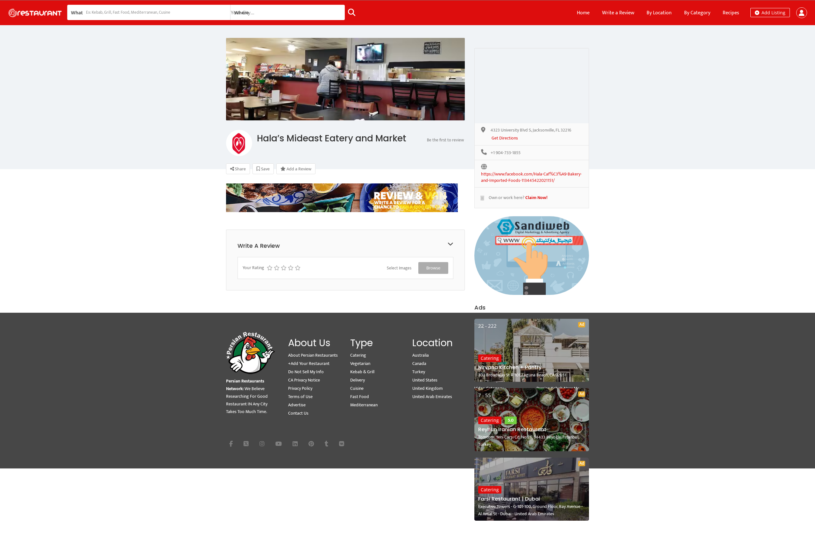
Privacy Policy (300, 388)
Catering (490, 358)
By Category (697, 13)
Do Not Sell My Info (306, 371)
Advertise (297, 405)
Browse (433, 268)
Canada (419, 363)
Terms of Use (300, 396)
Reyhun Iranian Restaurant (512, 429)
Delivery (357, 380)
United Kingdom (427, 388)
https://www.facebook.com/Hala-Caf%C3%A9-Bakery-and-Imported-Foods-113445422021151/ (531, 174)
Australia (420, 355)
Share (240, 169)
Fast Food (359, 396)
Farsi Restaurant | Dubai (509, 499)
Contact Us (298, 413)
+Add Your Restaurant (309, 363)
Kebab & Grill (362, 371)
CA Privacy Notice (304, 380)
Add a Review (298, 169)
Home (583, 13)
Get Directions (505, 138)
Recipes (731, 13)
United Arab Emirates (432, 396)
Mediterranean (364, 405)
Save (265, 169)
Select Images (399, 268)
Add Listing (772, 13)
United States (424, 380)
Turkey (418, 371)
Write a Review (618, 13)
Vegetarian (360, 363)
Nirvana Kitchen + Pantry (510, 367)
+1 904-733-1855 (506, 153)
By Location (659, 13)
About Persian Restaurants (313, 355)
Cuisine (357, 388)
